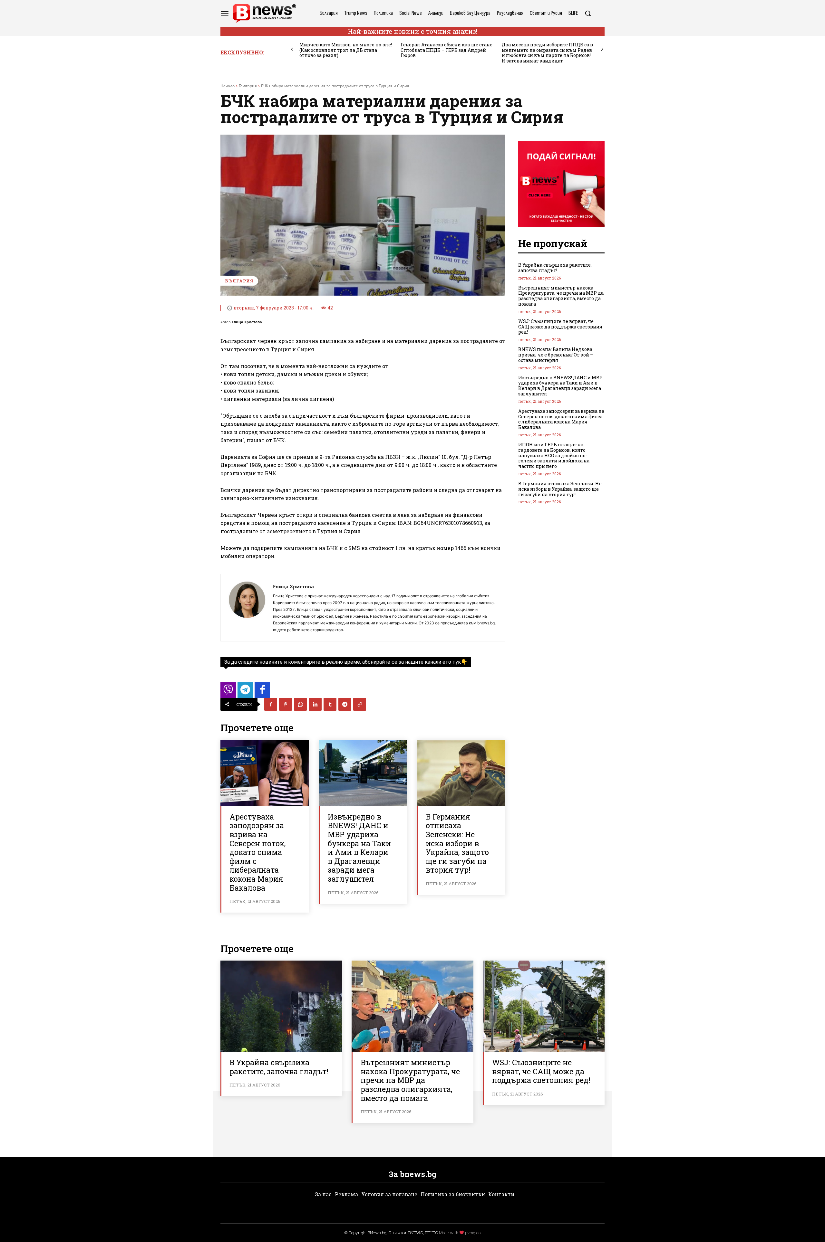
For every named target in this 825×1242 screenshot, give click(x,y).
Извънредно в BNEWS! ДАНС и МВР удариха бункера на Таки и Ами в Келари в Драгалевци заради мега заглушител (359, 848)
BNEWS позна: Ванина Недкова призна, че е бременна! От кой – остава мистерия (555, 354)
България (248, 86)
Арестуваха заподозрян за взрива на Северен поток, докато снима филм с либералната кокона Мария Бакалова (257, 852)
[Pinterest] (285, 704)
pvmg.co (472, 1233)
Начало (227, 86)
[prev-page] (292, 49)
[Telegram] (344, 704)
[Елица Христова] (247, 607)
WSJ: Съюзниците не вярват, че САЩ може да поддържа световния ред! (560, 326)
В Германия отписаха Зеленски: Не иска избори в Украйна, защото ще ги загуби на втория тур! (457, 843)
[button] (587, 13)
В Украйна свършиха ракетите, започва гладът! (555, 267)
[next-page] (602, 49)
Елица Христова (247, 321)
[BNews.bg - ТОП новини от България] (264, 13)
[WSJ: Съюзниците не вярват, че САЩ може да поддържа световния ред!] (544, 1006)
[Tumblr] (330, 704)
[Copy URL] (359, 704)
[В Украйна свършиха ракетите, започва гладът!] (281, 1006)
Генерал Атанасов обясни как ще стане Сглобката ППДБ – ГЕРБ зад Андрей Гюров (446, 50)
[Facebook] (270, 704)
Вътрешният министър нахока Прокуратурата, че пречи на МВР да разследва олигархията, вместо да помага (561, 296)
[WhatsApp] (300, 704)
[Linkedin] (315, 704)
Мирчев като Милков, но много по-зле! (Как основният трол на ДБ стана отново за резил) (345, 50)
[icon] (228, 692)
